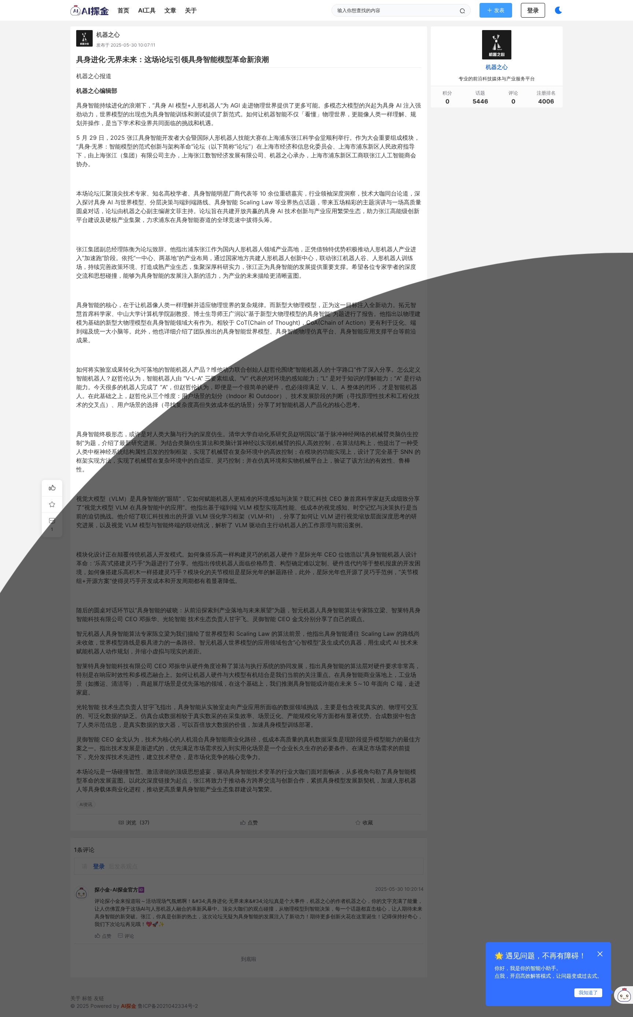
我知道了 (588, 992)
